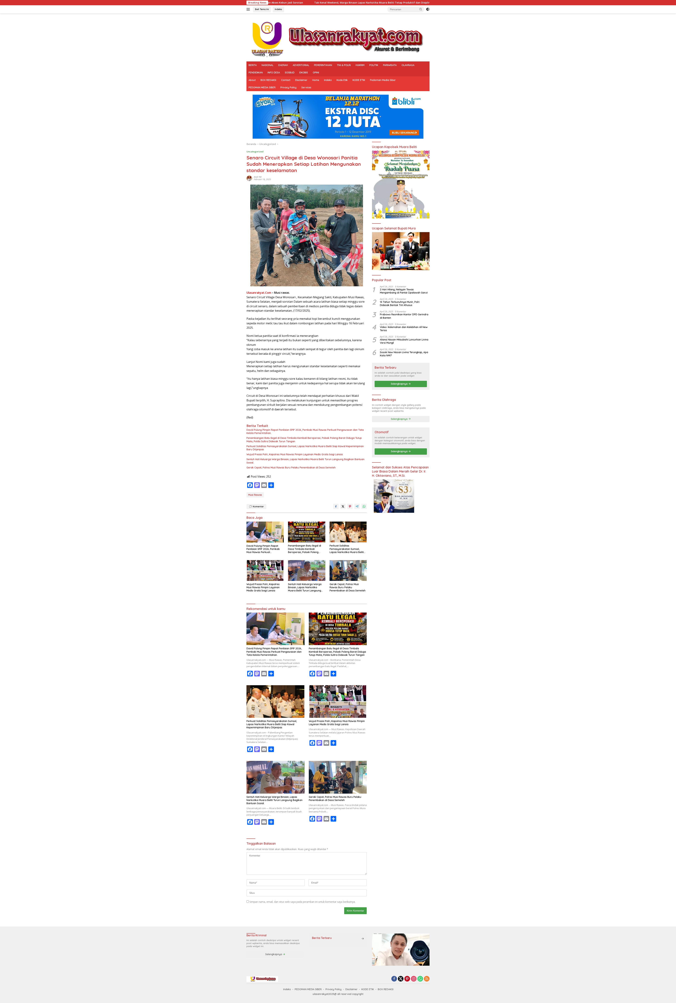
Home (315, 80)
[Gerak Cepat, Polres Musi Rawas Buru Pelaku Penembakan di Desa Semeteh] (348, 570)
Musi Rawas (255, 494)
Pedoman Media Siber (383, 80)
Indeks (278, 9)
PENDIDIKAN (256, 72)
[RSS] (427, 979)
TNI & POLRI (344, 65)
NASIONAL (267, 65)
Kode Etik (342, 80)
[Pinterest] (407, 979)
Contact (285, 80)
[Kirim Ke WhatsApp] (364, 506)
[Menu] (248, 9)
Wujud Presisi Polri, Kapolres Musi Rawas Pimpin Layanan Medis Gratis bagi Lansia (294, 454)
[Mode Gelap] (428, 9)
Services (306, 87)
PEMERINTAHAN (323, 65)
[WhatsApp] (420, 979)
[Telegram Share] (357, 506)
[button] (420, 9)
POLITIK (373, 65)
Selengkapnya (399, 383)
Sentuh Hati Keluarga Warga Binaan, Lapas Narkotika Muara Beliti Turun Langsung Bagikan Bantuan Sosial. (305, 461)
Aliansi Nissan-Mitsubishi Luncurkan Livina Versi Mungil (404, 341)
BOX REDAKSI (268, 80)
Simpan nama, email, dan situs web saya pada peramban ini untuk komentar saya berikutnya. (302, 901)
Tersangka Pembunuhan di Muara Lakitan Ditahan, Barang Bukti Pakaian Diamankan (392, 2)
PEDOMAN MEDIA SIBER (262, 87)
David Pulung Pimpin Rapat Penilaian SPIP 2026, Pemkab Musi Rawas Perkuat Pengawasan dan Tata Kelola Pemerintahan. (305, 431)
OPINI (316, 72)
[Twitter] (400, 979)
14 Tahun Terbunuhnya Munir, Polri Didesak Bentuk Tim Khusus (400, 303)
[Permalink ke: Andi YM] (249, 178)
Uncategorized (255, 151)
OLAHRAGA (408, 65)
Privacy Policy (288, 87)
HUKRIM (360, 65)
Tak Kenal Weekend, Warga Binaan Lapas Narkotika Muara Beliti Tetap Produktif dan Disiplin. (269, 2)
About (252, 80)
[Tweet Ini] (343, 506)
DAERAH (283, 65)
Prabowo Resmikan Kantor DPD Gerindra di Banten (404, 316)
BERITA (253, 65)
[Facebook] (394, 979)
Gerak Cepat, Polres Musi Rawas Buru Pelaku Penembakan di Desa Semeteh (291, 467)
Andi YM (257, 176)
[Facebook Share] (336, 506)
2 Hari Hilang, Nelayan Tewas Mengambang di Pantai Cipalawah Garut (404, 291)
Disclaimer (301, 80)
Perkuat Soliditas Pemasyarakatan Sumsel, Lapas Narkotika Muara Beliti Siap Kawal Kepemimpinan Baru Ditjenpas (305, 448)
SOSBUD (290, 72)
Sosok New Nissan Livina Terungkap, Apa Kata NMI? (404, 354)
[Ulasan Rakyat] (338, 38)
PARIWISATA (390, 65)
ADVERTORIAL (301, 65)
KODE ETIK (359, 80)
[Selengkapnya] (362, 938)
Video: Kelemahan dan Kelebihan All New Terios (404, 329)
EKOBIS (303, 72)
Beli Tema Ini (262, 9)
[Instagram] (414, 979)
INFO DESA (274, 72)
